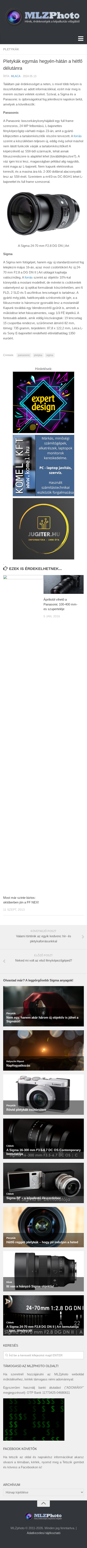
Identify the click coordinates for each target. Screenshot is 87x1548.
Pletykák (11, 49)
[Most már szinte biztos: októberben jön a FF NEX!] (23, 733)
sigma (49, 355)
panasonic (24, 355)
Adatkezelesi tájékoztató (43, 1533)
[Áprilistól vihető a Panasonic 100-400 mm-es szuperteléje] (64, 584)
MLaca (15, 76)
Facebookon (29, 1467)
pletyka (38, 355)
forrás (78, 136)
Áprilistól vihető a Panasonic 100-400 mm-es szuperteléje (60, 604)
